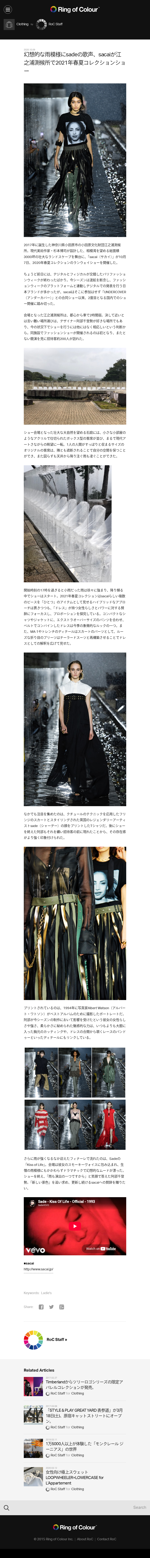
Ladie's (46, 1293)
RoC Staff (58, 1393)
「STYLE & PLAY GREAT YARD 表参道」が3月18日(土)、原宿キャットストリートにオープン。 (84, 1416)
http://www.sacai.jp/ (38, 1269)
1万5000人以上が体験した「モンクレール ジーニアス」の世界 (84, 1447)
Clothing (77, 1393)
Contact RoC (106, 1539)
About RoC (85, 1539)
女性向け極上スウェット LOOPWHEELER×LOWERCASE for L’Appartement (75, 1478)
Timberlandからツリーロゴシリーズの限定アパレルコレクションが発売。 (84, 1385)
